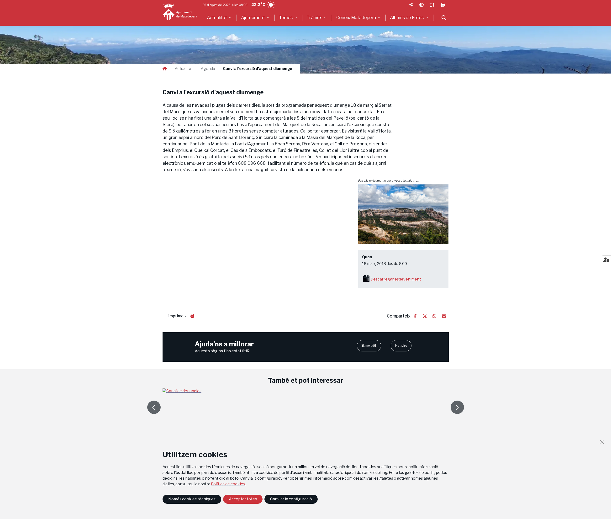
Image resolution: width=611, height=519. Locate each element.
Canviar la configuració (291, 499)
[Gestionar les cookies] (606, 259)
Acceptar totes (243, 499)
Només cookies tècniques (192, 499)
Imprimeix (177, 316)
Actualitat (184, 69)
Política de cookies (228, 484)
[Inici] (180, 12)
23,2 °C (258, 4)
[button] (403, 214)
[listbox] (220, 18)
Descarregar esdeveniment (396, 279)
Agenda (208, 69)
